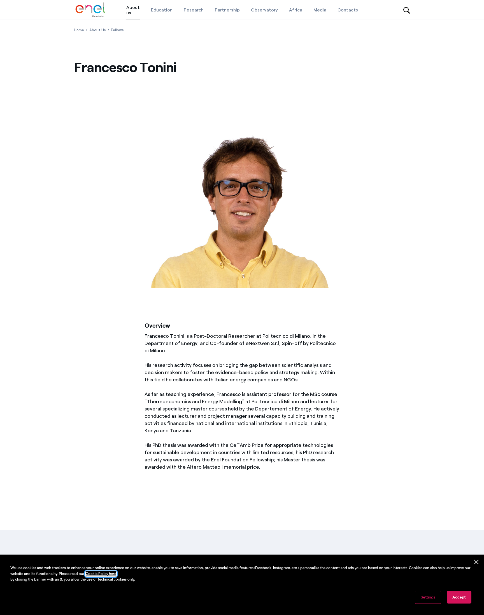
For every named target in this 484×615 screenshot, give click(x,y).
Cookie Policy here (101, 574)
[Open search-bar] (406, 10)
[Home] (90, 10)
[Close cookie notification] (476, 562)
